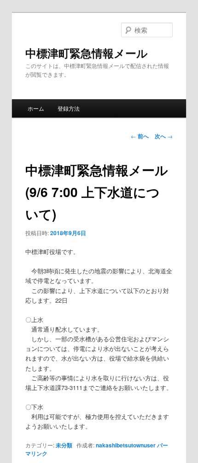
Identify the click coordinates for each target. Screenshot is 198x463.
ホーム (36, 108)
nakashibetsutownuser (126, 445)
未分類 (64, 445)
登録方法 (69, 108)
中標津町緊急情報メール (86, 53)
